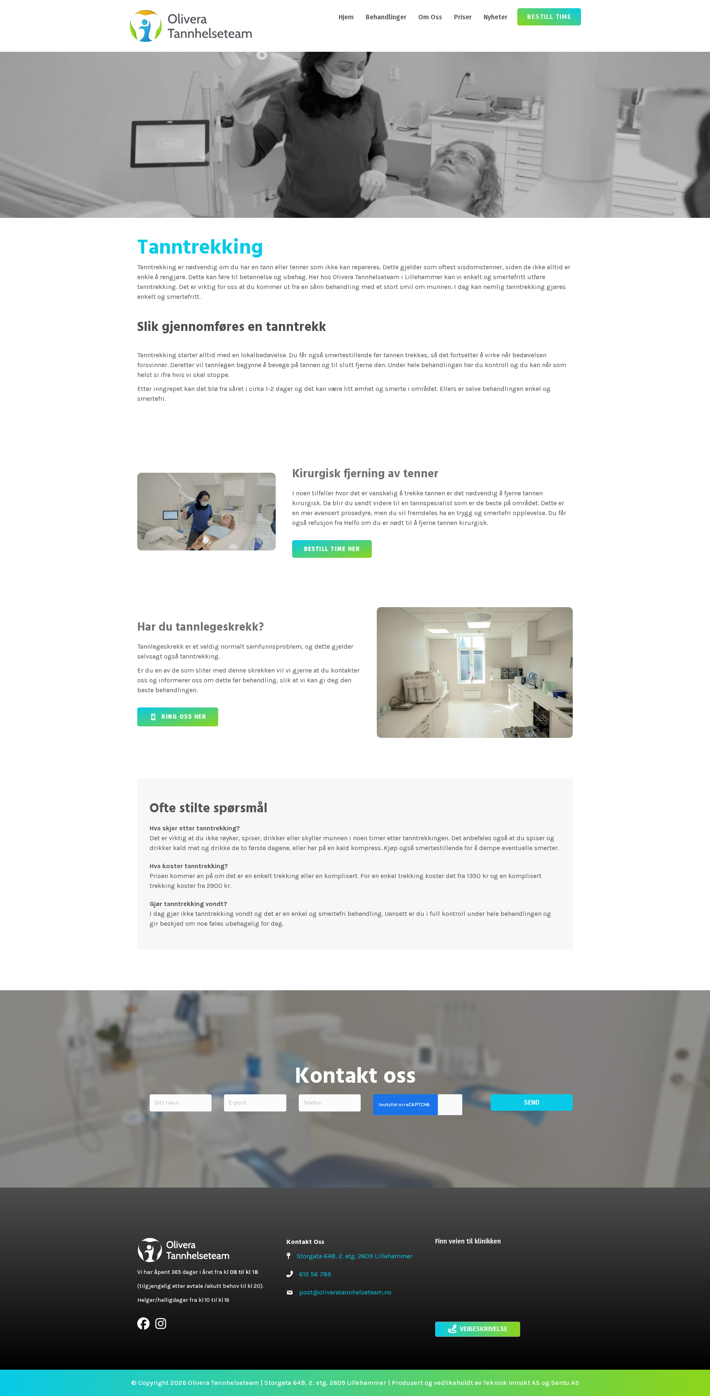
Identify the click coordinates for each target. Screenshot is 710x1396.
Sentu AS (565, 1383)
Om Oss (430, 17)
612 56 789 (315, 1274)
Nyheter (495, 17)
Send (531, 1102)
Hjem (346, 17)
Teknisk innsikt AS (511, 1383)
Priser (463, 17)
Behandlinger (386, 17)
